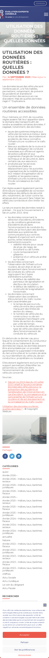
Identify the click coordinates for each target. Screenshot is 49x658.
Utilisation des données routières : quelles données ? (20, 407)
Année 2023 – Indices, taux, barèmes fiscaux (22, 563)
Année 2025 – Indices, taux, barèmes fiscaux (22, 507)
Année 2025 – (9, 497)
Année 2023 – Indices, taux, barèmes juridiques (22, 569)
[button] (45, 605)
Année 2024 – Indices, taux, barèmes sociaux (22, 525)
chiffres (6, 574)
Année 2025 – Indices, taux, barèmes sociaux (22, 501)
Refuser (25, 642)
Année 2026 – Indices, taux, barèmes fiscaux (22, 492)
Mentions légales (24, 655)
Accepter (24, 635)
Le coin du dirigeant (13, 585)
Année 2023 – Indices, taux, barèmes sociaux (22, 557)
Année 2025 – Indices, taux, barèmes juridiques (22, 513)
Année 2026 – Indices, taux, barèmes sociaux (22, 480)
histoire (6, 540)
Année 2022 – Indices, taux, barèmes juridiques (22, 551)
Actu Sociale (9, 577)
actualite (7, 537)
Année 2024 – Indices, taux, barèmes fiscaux (22, 519)
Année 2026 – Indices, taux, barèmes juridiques (22, 486)
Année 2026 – (9, 475)
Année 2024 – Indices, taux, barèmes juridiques (22, 531)
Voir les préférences (24, 649)
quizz (5, 472)
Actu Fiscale (9, 588)
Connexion (40, 3)
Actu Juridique (10, 581)
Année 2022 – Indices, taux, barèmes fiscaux (22, 545)
